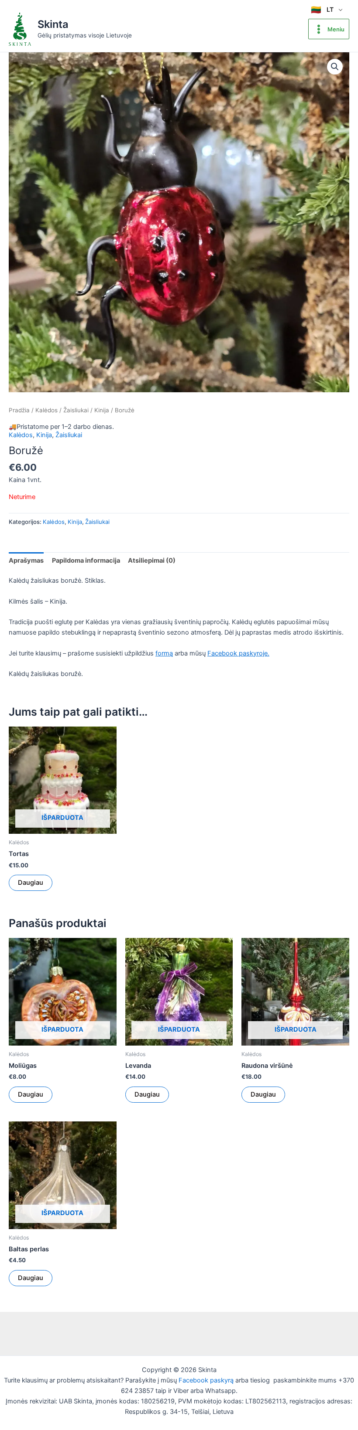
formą (164, 653)
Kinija (101, 410)
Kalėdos (46, 410)
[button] (335, 67)
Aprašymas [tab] (26, 560)
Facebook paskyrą (206, 1380)
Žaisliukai (76, 410)
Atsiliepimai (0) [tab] (152, 560)
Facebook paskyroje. (238, 653)
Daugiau (30, 883)
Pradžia (19, 410)
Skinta (53, 24)
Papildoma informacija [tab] (86, 560)
